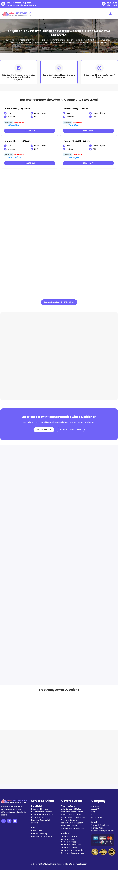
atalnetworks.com (78, 864)
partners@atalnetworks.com (21, 5)
